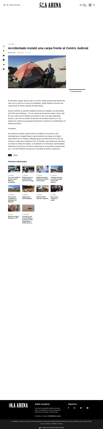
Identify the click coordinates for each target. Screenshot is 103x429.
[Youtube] (87, 408)
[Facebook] (68, 408)
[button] (4, 51)
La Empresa (47, 423)
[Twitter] (81, 408)
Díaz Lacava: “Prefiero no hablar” (54, 198)
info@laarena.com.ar (54, 416)
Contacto (60, 423)
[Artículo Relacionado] (14, 169)
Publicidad (54, 423)
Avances (15, 155)
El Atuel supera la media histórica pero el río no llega (27, 179)
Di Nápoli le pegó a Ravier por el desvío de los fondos (42, 179)
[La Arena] (50, 5)
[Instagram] (74, 408)
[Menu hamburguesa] (4, 5)
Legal (41, 423)
